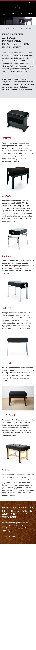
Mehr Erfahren (10, 537)
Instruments (12, 14)
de (30, 3)
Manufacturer (26, 14)
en (33, 3)
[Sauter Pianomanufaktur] (18, 7)
